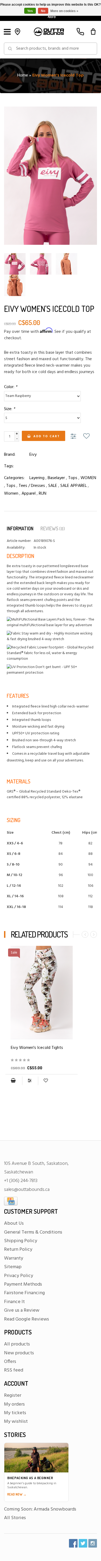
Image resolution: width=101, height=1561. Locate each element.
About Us (14, 1223)
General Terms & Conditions (33, 1232)
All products (17, 1344)
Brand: (9, 454)
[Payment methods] (11, 1201)
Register (12, 1395)
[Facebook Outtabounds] (73, 1543)
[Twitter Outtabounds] (83, 1543)
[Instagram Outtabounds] (92, 1543)
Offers (10, 1362)
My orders (14, 1404)
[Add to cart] (13, 1081)
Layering (36, 478)
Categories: (14, 478)
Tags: (9, 466)
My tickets (15, 1413)
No (43, 11)
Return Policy (18, 1249)
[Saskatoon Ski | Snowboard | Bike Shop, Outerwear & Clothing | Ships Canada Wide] (49, 31)
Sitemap (13, 1267)
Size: (9, 409)
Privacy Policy (18, 1276)
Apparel (29, 493)
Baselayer (56, 478)
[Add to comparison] (74, 436)
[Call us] (80, 32)
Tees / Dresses (32, 485)
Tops (72, 478)
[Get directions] (17, 32)
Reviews (52, 528)
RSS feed (13, 1370)
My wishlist (16, 1421)
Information (20, 528)
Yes (30, 11)
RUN (42, 493)
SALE (52, 485)
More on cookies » (64, 11)
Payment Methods (23, 1284)
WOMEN (88, 478)
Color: (10, 387)
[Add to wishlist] (86, 436)
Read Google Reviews (26, 1319)
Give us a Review (21, 1310)
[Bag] (93, 32)
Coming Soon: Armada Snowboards (40, 1509)
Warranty (13, 1258)
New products (19, 1353)
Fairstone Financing (24, 1293)
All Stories (15, 1518)
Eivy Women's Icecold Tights (37, 1047)
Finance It (14, 1302)
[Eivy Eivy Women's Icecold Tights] (41, 1060)
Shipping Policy (20, 1241)
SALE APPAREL (73, 485)
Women (11, 493)
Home (22, 75)
